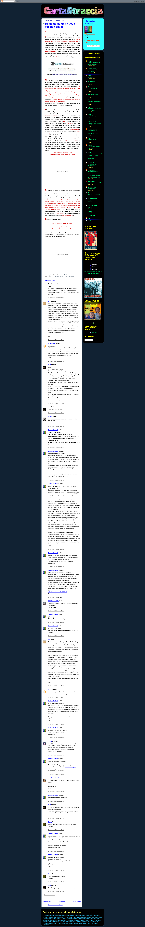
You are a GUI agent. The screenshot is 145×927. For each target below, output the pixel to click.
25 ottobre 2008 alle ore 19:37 (56, 297)
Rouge (50, 822)
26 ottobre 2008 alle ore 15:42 (56, 611)
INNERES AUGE (92, 205)
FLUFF (90, 192)
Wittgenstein (91, 81)
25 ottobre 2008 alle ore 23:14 (56, 361)
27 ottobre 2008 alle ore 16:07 (56, 791)
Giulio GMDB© (92, 121)
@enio (89, 114)
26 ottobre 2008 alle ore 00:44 (56, 413)
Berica (89, 61)
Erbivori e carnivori (93, 171)
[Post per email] (76, 276)
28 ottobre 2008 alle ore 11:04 (56, 870)
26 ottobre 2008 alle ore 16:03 (56, 622)
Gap (89, 138)
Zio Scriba (91, 87)
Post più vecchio (76, 901)
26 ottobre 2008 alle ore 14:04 (56, 549)
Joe (49, 301)
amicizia (56, 276)
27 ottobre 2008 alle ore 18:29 (56, 801)
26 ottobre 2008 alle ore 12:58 (56, 480)
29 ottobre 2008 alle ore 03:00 (56, 891)
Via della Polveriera (93, 162)
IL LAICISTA (51, 343)
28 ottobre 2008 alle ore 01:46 (56, 818)
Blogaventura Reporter (94, 175)
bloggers (66, 276)
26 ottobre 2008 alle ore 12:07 (56, 426)
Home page (61, 901)
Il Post (89, 220)
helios (50, 741)
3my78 (50, 689)
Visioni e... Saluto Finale (94, 177)
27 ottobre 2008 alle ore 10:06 (56, 737)
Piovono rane (91, 100)
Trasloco (90, 207)
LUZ (89, 218)
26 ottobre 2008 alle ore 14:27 (56, 597)
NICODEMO (91, 215)
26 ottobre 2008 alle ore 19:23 (56, 686)
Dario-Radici (91, 170)
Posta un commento (49, 895)
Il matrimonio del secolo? (94, 183)
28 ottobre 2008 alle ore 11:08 (56, 882)
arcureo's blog (92, 187)
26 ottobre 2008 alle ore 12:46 (56, 447)
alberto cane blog (93, 94)
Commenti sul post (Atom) (55, 905)
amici (52, 276)
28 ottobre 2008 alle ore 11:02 (56, 851)
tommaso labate (92, 198)
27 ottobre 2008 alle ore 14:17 (56, 755)
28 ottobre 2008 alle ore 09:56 (56, 830)
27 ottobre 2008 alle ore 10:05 (56, 724)
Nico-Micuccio (92, 68)
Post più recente (47, 901)
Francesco (90, 77)
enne (49, 364)
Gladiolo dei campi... (93, 95)
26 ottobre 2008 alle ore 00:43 (56, 403)
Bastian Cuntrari (53, 430)
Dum (89, 107)
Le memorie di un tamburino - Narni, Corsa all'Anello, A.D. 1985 (94, 132)
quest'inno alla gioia (70, 767)
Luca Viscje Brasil (53, 777)
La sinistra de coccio (93, 82)
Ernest (89, 75)
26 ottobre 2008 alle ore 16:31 (56, 636)
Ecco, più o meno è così (94, 194)
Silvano (90, 145)
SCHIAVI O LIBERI (53, 601)
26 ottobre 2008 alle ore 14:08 (56, 566)
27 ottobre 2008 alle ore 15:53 (56, 774)
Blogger (90, 211)
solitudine (71, 276)
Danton (90, 152)
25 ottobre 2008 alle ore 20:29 (56, 340)
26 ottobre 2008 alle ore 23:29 (56, 697)
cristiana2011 (91, 181)
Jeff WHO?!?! (91, 188)
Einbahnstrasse (92, 129)
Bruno (50, 416)
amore (61, 276)
